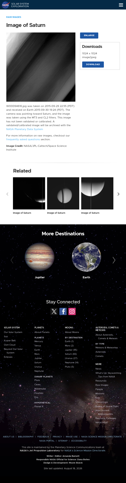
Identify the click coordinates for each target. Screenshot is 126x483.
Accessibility (79, 441)
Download (93, 64)
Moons (69, 328)
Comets (99, 356)
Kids (97, 398)
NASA (4, 5)
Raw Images (13, 17)
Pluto (37, 380)
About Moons (72, 332)
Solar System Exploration (18, 5)
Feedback (43, 437)
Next (118, 194)
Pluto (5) (69, 367)
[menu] (121, 5)
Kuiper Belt (10, 340)
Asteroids (100, 352)
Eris (36, 397)
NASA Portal (46, 441)
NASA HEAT (101, 422)
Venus (37, 346)
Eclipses (8, 357)
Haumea (38, 393)
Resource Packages (105, 418)
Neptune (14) (72, 362)
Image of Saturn (22, 213)
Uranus (38, 367)
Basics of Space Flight (107, 406)
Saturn (37, 362)
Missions (99, 393)
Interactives (101, 402)
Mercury (38, 341)
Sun (6, 336)
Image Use (72, 437)
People (99, 389)
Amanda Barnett (71, 456)
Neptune (39, 371)
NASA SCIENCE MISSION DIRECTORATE (101, 437)
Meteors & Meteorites (106, 348)
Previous (7, 194)
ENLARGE (89, 35)
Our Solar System (13, 332)
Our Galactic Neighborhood (18, 12)
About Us (8, 437)
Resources (100, 381)
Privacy (57, 437)
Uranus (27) (71, 358)
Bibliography (26, 437)
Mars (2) (69, 346)
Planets (39, 328)
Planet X (38, 406)
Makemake (40, 389)
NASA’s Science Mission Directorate (84, 451)
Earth (86, 277)
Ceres (37, 384)
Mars (37, 354)
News (98, 369)
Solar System (12, 328)
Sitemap (62, 441)
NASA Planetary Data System (24, 129)
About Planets (42, 332)
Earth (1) (69, 341)
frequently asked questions (23, 139)
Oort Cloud (9, 345)
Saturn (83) (71, 354)
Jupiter (40, 277)
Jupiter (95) (71, 350)
